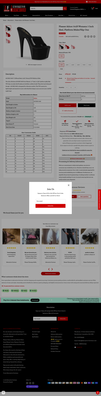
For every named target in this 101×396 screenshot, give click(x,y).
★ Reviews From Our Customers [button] (99, 199)
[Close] (68, 185)
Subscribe (50, 206)
